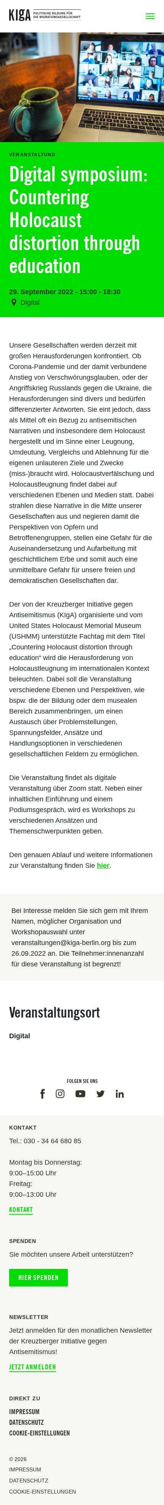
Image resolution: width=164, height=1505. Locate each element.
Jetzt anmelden (32, 1367)
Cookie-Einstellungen (39, 1433)
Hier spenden (38, 1278)
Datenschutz (26, 1422)
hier (103, 865)
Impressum (24, 1412)
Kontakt (21, 1210)
